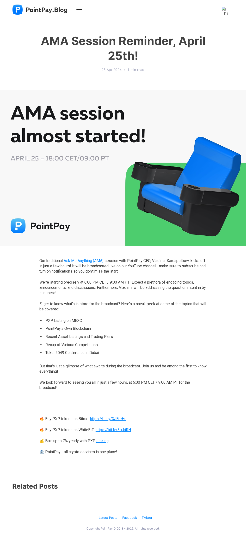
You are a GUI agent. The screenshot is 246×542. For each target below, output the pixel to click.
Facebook (129, 517)
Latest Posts (108, 517)
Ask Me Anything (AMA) (84, 260)
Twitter (147, 517)
